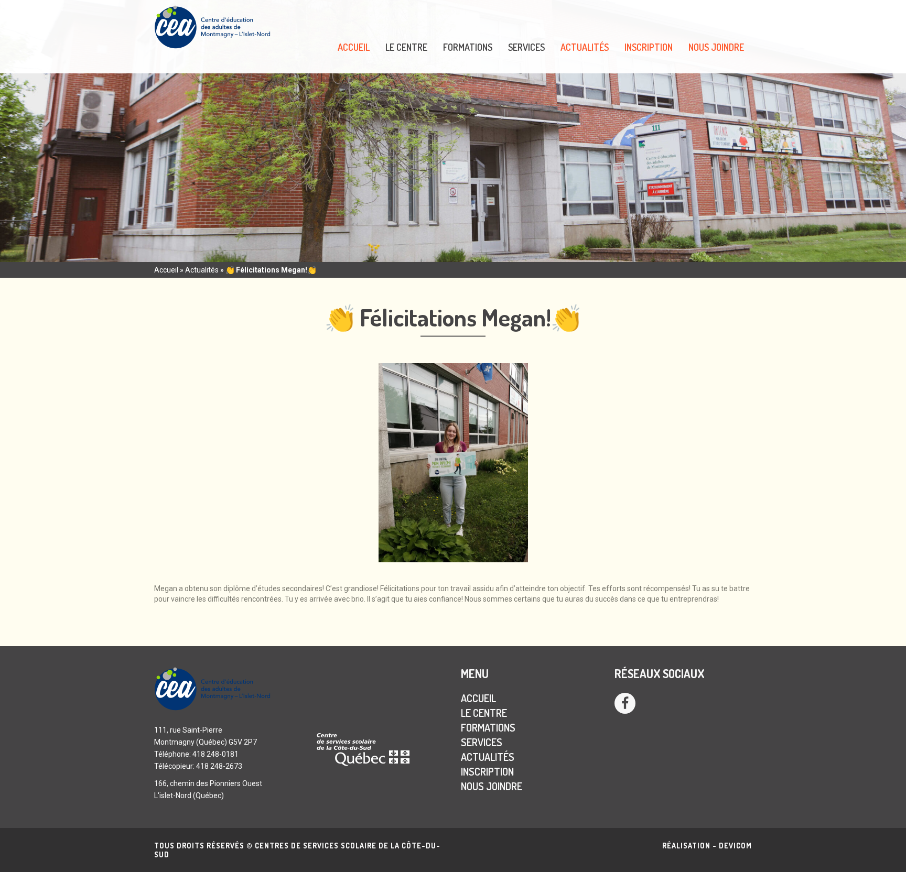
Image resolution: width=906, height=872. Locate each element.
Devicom (735, 845)
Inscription (648, 47)
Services (526, 47)
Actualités (584, 47)
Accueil (354, 47)
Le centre (406, 47)
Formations (467, 47)
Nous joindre (716, 47)
